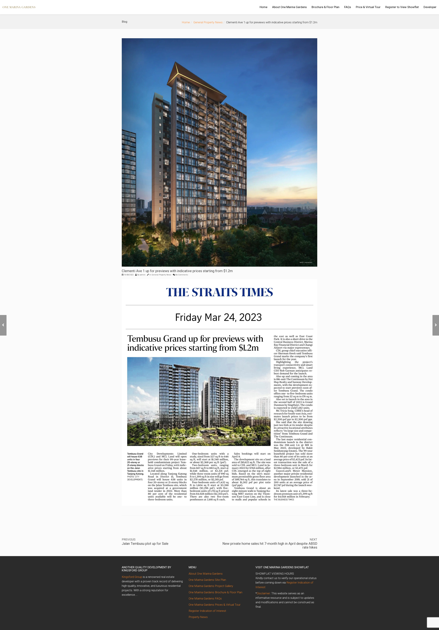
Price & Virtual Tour (368, 7)
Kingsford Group (132, 577)
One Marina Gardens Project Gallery (211, 586)
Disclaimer (263, 593)
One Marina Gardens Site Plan (207, 579)
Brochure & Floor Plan (325, 7)
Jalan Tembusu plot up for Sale (145, 544)
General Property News (208, 22)
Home (263, 7)
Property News (198, 617)
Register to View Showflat (402, 7)
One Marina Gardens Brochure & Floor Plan (215, 592)
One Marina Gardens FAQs (205, 598)
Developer (430, 7)
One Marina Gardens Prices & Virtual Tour (214, 604)
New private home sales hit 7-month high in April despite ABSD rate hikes (269, 545)
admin (142, 275)
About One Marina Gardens (289, 7)
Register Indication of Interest (207, 611)
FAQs (347, 7)
